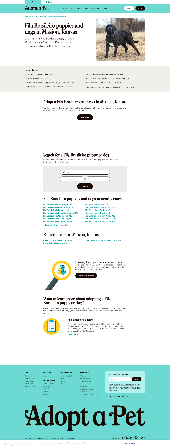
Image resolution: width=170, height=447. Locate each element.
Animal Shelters (48, 383)
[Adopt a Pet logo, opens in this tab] (85, 420)
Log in (45, 394)
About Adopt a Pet (67, 376)
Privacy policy (85, 378)
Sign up (140, 8)
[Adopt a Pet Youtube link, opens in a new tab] (120, 396)
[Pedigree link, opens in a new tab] (136, 437)
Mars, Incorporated (86, 389)
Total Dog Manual (30, 384)
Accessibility (84, 386)
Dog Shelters (47, 386)
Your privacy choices (87, 394)
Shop (112, 8)
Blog (62, 378)
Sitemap (83, 376)
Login (129, 8)
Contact (64, 381)
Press (63, 384)
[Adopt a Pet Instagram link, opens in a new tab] (124, 396)
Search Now (85, 117)
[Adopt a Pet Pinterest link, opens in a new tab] (115, 396)
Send (136, 379)
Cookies (83, 384)
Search (85, 186)
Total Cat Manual (30, 386)
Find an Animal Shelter (86, 276)
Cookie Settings (70, 438)
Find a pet (28, 376)
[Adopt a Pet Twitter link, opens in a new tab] (111, 396)
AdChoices (84, 392)
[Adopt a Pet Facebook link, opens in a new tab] (107, 396)
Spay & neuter (29, 381)
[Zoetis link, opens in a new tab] (142, 438)
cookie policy (78, 443)
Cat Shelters (47, 389)
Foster (104, 8)
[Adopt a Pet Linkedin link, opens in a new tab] (127, 396)
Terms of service (85, 381)
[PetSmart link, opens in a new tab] (127, 437)
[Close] (167, 443)
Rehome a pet (29, 378)
